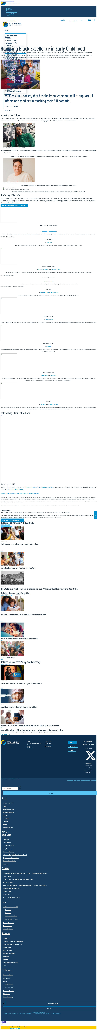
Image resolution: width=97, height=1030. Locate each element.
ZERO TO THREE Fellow (15, 489)
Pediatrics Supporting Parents (11, 889)
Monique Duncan (49, 281)
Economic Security (8, 852)
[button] (48, 493)
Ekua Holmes (53, 375)
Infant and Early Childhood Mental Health (15, 855)
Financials (6, 818)
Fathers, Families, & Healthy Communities (39, 487)
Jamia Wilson (49, 346)
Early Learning (7, 849)
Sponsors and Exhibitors (15, 68)
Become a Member (12, 86)
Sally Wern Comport (55, 269)
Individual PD (46, 1013)
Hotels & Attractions (13, 67)
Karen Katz (49, 242)
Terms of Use (70, 780)
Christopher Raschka (53, 404)
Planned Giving (12, 83)
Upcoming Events (8, 929)
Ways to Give (11, 82)
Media (5, 824)
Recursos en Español (9, 953)
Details (2, 551)
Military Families (8, 882)
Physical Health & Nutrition (11, 858)
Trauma (5, 864)
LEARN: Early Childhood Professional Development (18, 879)
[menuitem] (90, 746)
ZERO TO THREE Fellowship (11, 898)
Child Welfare (7, 843)
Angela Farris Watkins (43, 269)
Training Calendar (8, 923)
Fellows (9, 45)
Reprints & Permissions (85, 780)
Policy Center (7, 892)
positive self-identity (12, 203)
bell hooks (43, 404)
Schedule (10, 64)
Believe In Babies (12, 75)
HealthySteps (7, 876)
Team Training (38, 1013)
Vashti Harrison (54, 292)
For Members (7, 947)
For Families (6, 938)
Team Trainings (7, 926)
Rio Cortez (44, 231)
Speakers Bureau (8, 827)
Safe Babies (6, 895)
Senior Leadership (12, 43)
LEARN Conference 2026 (14, 62)
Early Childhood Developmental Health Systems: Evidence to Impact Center (15, 57)
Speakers (10, 65)
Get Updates (10, 78)
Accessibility (93, 780)
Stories (5, 966)
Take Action (10, 88)
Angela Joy (45, 375)
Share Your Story (11, 90)
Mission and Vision (12, 36)
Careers (5, 821)
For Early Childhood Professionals (12, 72)
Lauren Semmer (53, 231)
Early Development (12, 54)
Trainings (5, 960)
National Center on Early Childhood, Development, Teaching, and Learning (25, 885)
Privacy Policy (77, 780)
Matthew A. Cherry (44, 292)
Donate (89, 20)
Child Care (10, 49)
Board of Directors (12, 40)
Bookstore (6, 957)
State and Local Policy (9, 861)
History (5, 806)
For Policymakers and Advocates (12, 944)
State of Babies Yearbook (10, 963)
